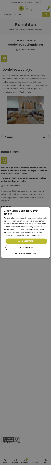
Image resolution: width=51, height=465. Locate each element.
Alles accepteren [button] (26, 241)
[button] (25, 253)
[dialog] (25, 232)
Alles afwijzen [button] (26, 247)
